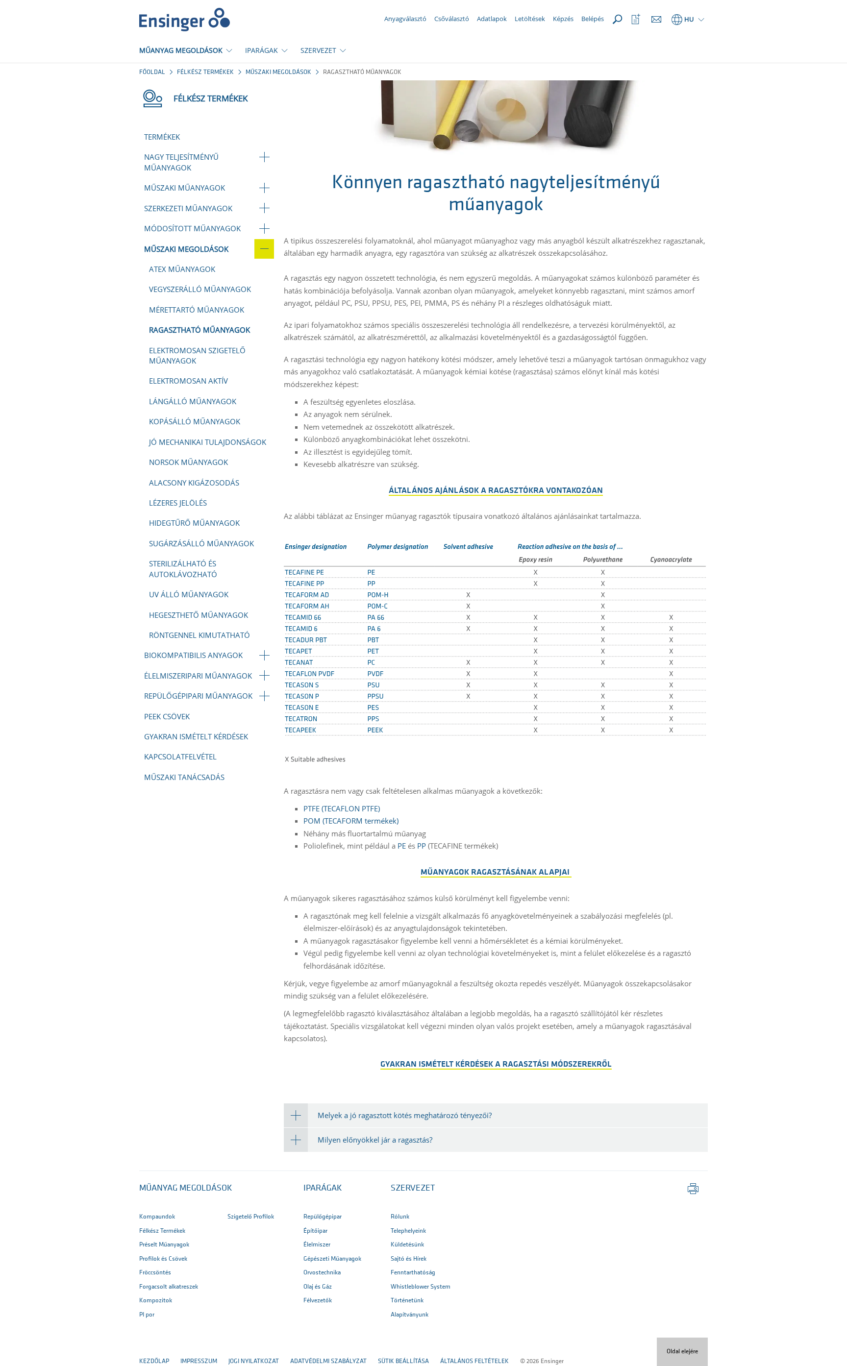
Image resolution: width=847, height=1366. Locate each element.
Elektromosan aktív (188, 381)
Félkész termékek (205, 72)
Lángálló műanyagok (192, 401)
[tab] (496, 1115)
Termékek (162, 137)
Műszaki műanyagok (184, 188)
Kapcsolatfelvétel (180, 756)
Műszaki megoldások (278, 72)
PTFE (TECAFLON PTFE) (341, 808)
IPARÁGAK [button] (261, 50)
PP (421, 846)
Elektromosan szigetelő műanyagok (197, 355)
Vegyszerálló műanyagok (200, 289)
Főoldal (152, 72)
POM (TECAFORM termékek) (351, 821)
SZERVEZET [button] (318, 50)
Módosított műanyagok (192, 228)
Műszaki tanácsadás (184, 777)
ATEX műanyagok (182, 269)
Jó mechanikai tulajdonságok (207, 442)
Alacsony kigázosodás (194, 483)
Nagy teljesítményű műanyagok (181, 162)
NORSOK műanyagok (188, 462)
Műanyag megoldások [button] (185, 1188)
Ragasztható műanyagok (199, 330)
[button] (496, 1115)
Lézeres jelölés (178, 503)
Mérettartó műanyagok (196, 310)
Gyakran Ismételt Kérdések (196, 736)
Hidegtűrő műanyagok (194, 523)
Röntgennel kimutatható (199, 635)
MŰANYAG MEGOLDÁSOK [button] (181, 50)
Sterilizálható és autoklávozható (183, 569)
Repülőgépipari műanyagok (198, 696)
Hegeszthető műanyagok (198, 615)
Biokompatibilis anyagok (193, 655)
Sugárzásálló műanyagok (201, 543)
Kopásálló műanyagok (194, 421)
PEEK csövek (167, 716)
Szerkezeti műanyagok (188, 208)
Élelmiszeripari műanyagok (198, 676)
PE (402, 846)
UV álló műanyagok (188, 594)
